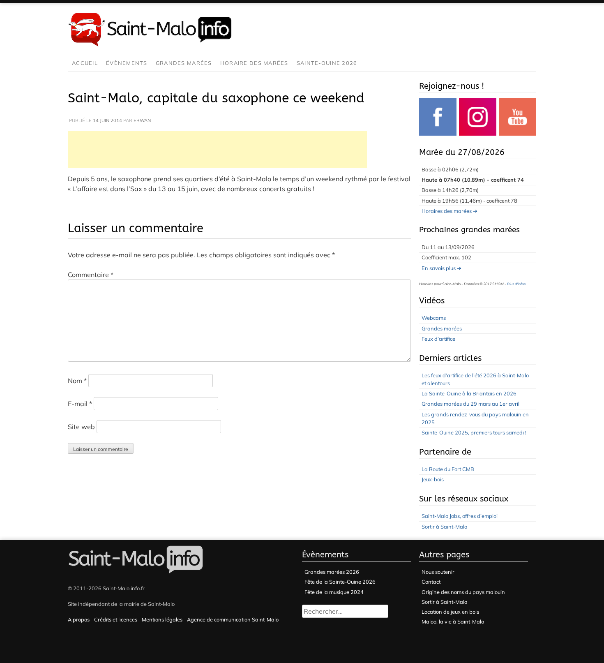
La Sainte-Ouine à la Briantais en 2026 (469, 393)
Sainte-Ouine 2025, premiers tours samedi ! (474, 432)
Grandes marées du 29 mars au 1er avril (470, 403)
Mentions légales (162, 619)
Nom (77, 381)
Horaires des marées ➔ (449, 211)
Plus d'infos (516, 284)
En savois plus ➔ (441, 268)
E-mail (80, 404)
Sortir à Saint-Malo (444, 526)
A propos (79, 619)
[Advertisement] (217, 149)
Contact (431, 581)
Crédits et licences (115, 619)
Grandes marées (184, 63)
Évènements (127, 63)
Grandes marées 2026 (331, 571)
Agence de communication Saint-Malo (233, 619)
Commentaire (90, 274)
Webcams (434, 317)
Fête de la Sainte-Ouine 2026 (340, 581)
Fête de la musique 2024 (334, 592)
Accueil (85, 63)
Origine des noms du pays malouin (463, 592)
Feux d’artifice (438, 338)
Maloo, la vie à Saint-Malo (453, 621)
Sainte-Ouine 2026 (327, 63)
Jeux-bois (433, 479)
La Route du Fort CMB (448, 469)
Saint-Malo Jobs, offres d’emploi (460, 516)
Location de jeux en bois (450, 611)
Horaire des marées (254, 63)
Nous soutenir (438, 571)
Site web (81, 427)
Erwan (142, 120)
